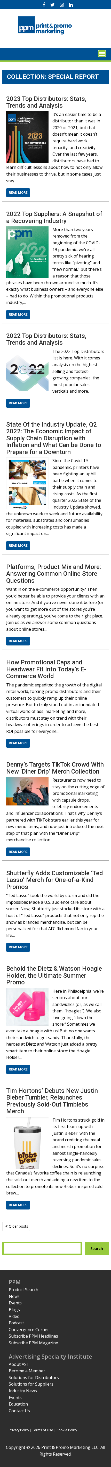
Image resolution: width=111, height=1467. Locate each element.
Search (96, 1248)
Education (18, 1404)
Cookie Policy (67, 1430)
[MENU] (102, 53)
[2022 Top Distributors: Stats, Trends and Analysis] (27, 351)
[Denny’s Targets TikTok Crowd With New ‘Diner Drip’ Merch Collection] (27, 780)
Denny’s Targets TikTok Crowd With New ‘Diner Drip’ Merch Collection (55, 768)
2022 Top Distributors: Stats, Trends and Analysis (46, 339)
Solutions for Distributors (34, 1377)
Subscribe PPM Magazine (33, 1343)
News (14, 1296)
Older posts (18, 1226)
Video (14, 1316)
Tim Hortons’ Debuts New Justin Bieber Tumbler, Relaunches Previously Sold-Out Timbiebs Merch (52, 1101)
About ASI (18, 1364)
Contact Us (19, 1411)
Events (15, 1303)
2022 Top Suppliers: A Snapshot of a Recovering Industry (54, 217)
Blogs (14, 1309)
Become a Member (27, 1371)
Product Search (23, 1289)
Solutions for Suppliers (31, 1384)
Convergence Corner (29, 1329)
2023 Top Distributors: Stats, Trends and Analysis (46, 102)
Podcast (16, 1323)
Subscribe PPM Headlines (33, 1336)
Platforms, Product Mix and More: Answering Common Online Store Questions (53, 573)
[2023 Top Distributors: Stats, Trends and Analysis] (27, 114)
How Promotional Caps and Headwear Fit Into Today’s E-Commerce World (46, 669)
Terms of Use (42, 1430)
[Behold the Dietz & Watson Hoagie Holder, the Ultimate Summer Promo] (27, 991)
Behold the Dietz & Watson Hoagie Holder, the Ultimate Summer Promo (54, 975)
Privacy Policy (19, 1430)
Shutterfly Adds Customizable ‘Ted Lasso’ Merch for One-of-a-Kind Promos (54, 880)
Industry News (23, 1391)
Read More (18, 192)
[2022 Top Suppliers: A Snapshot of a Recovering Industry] (27, 229)
